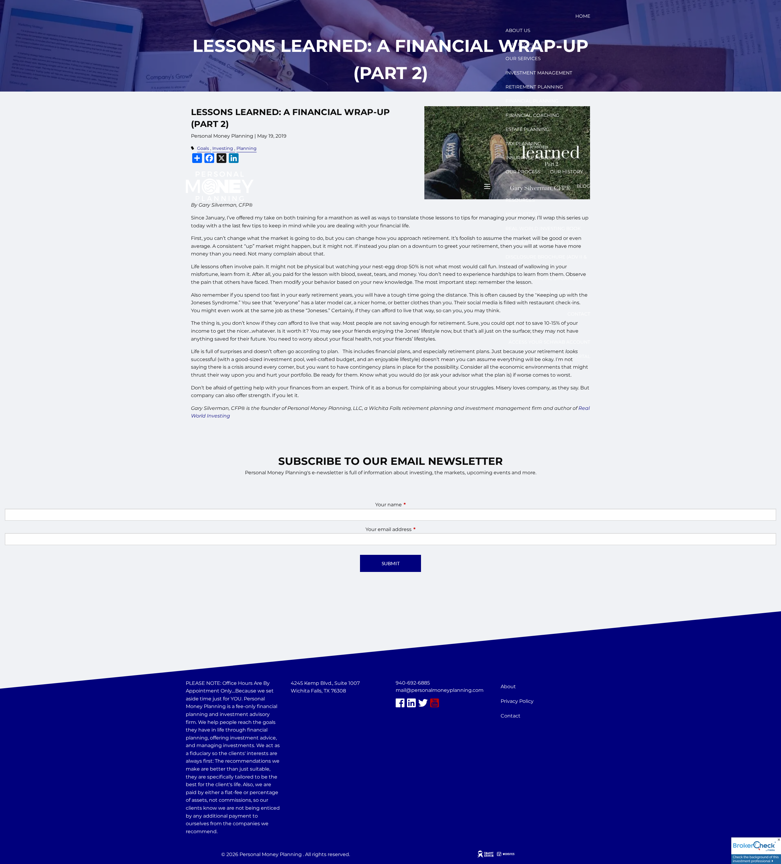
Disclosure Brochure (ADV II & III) (546, 260)
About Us (518, 30)
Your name (414, 505)
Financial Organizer (554, 278)
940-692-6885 (413, 683)
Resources (520, 200)
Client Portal (571, 356)
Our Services (523, 58)
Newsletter (522, 214)
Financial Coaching (533, 115)
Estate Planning (527, 129)
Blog (583, 186)
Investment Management (539, 73)
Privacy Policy (517, 701)
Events (534, 356)
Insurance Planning (533, 158)
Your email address (413, 529)
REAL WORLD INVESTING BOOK (543, 228)
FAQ (511, 278)
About (508, 686)
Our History (566, 172)
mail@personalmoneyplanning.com (440, 690)
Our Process (523, 172)
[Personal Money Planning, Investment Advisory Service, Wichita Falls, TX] (306, 705)
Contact (578, 314)
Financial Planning (532, 101)
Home (582, 16)
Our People (521, 44)
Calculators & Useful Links (543, 242)
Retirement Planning (534, 87)
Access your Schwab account (549, 342)
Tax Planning (523, 143)
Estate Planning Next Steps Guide (542, 295)
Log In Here (524, 328)
